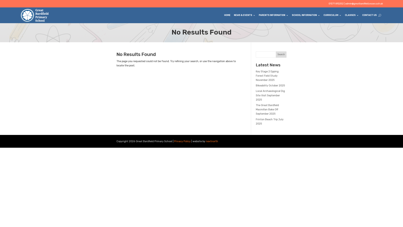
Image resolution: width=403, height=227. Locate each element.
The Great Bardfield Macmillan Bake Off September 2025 (267, 109)
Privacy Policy (182, 141)
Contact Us (369, 15)
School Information (304, 15)
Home (227, 15)
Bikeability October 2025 (270, 85)
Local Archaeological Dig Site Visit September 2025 (270, 95)
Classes (350, 15)
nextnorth (212, 141)
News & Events (243, 15)
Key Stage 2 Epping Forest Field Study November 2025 (267, 75)
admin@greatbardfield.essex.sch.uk (364, 3)
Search (281, 54)
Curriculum (331, 15)
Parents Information (272, 15)
